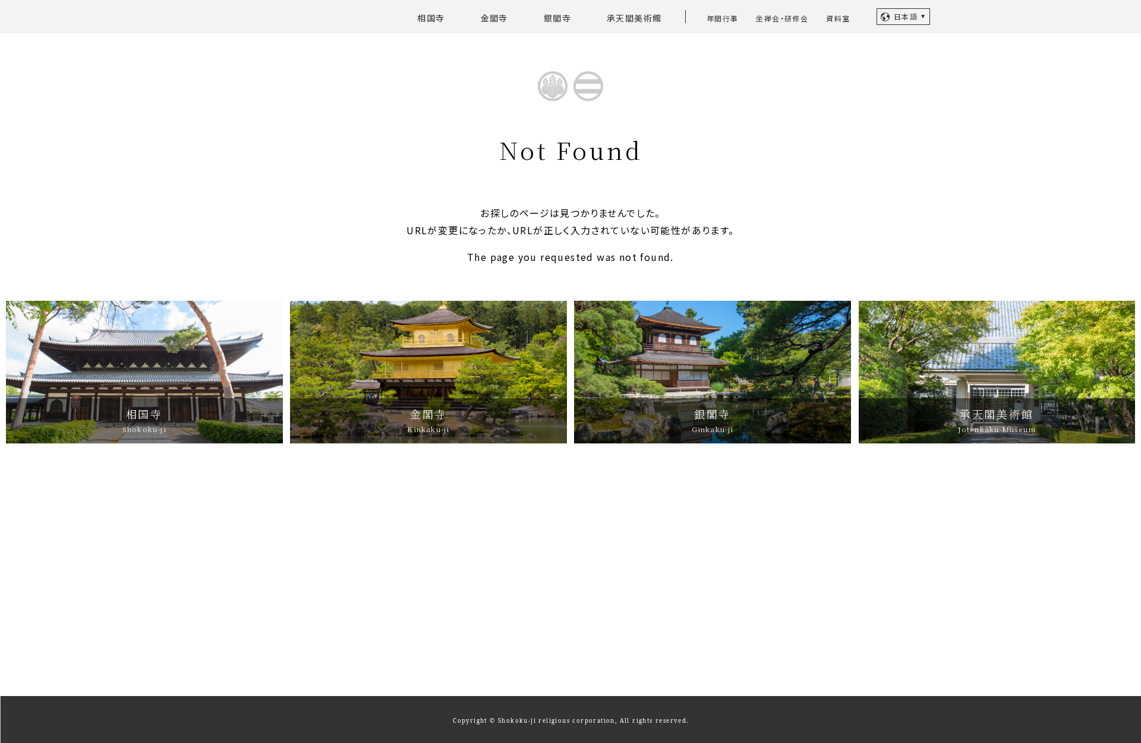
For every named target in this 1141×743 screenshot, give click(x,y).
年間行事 (723, 18)
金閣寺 (494, 18)
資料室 (838, 18)
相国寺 (431, 18)
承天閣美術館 (634, 18)
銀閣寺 (557, 18)
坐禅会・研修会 (782, 18)
